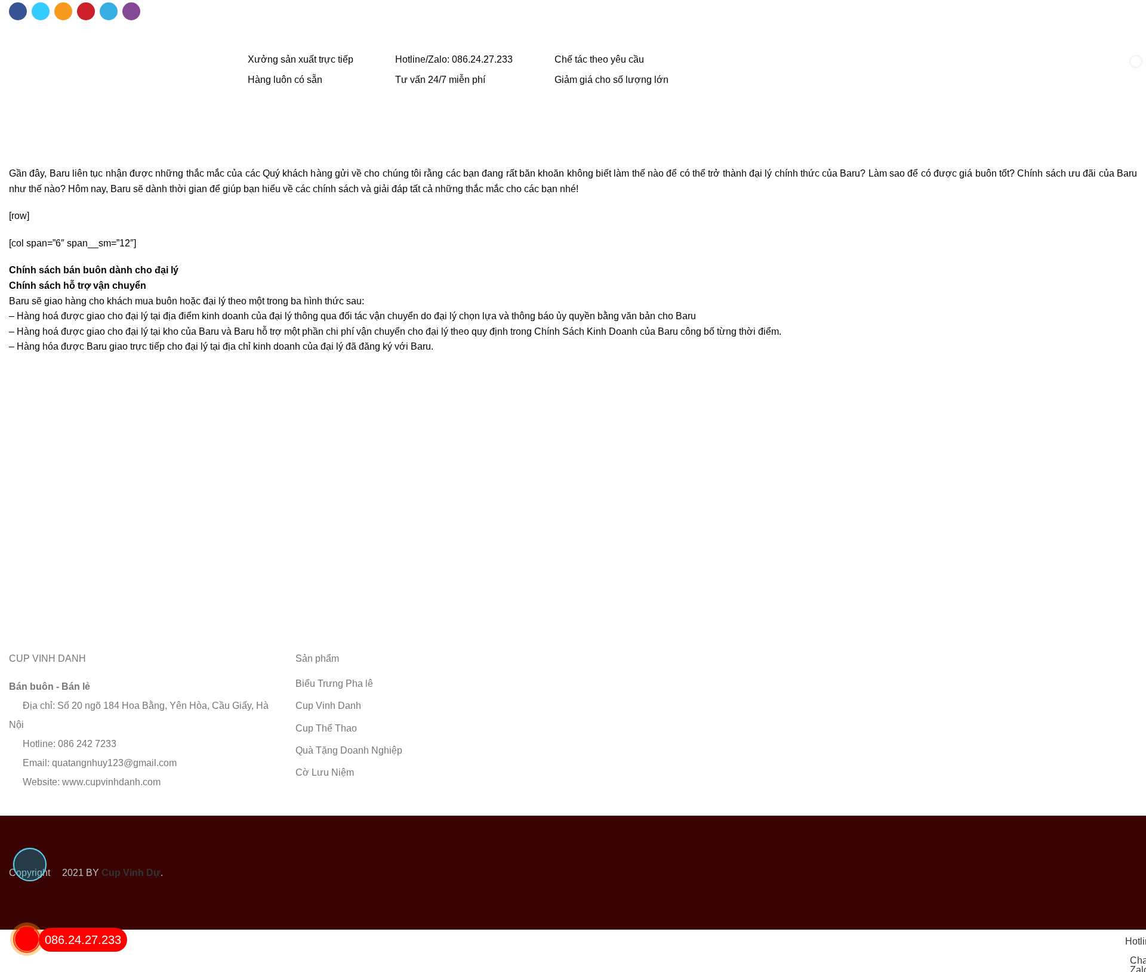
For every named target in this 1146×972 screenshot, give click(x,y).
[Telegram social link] (109, 11)
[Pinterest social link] (86, 11)
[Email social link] (63, 11)
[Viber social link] (131, 11)
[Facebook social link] (18, 11)
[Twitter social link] (41, 11)
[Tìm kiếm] (1087, 70)
